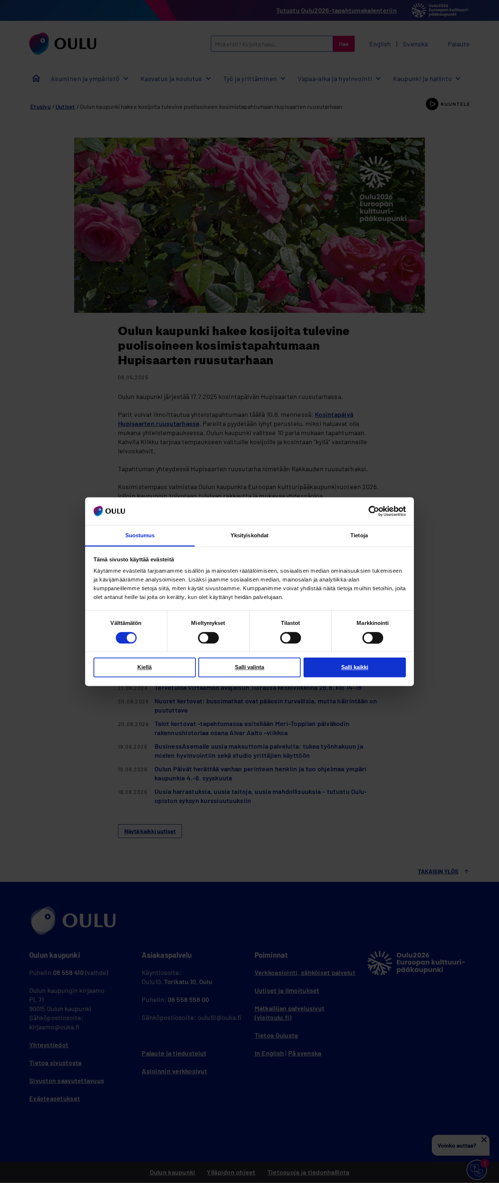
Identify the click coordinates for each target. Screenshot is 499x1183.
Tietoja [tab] (359, 536)
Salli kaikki (354, 667)
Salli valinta (249, 667)
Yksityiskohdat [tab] (249, 536)
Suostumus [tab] (140, 536)
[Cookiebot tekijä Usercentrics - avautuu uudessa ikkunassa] (374, 511)
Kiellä (144, 667)
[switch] (208, 638)
